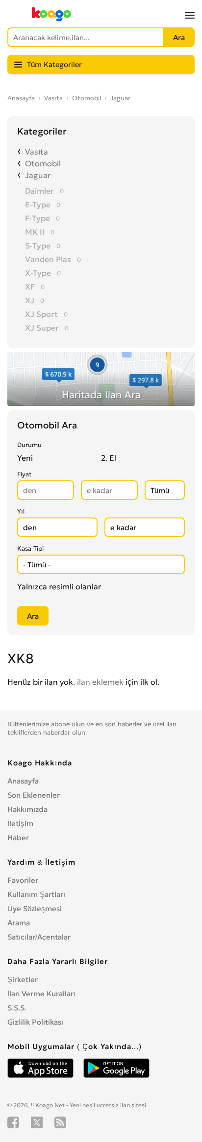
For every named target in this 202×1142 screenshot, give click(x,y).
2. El (108, 458)
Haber (18, 837)
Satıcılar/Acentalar (39, 936)
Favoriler (22, 880)
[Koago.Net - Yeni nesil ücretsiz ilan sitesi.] (51, 19)
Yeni (25, 458)
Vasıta (53, 98)
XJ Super (42, 328)
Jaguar (120, 98)
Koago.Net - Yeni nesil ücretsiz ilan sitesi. (91, 1105)
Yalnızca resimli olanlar (59, 586)
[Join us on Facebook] (13, 1122)
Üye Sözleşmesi (34, 908)
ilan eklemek (100, 682)
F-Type (37, 218)
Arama (18, 922)
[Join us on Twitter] (37, 1122)
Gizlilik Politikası (35, 1022)
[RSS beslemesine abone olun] (60, 1122)
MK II (35, 232)
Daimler (39, 191)
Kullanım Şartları (36, 894)
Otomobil (86, 98)
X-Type (38, 273)
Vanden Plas (48, 259)
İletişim (20, 823)
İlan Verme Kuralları (41, 993)
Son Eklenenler (33, 795)
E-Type (37, 204)
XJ (29, 300)
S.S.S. (16, 1007)
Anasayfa (21, 98)
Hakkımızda (27, 809)
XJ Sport (41, 314)
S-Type (37, 245)
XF (30, 286)
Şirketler (22, 979)
